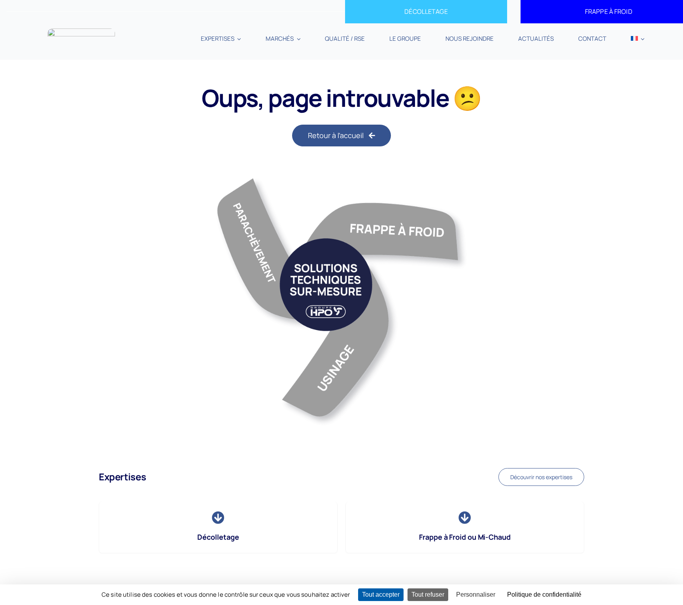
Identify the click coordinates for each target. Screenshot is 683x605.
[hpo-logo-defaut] (81, 31)
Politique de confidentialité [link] (544, 594)
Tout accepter (381, 594)
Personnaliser (475, 594)
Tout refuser (427, 594)
